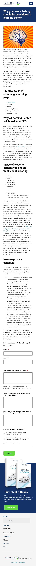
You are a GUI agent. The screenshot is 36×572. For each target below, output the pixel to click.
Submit (9, 453)
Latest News (11, 102)
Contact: (6, 525)
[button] (31, 3)
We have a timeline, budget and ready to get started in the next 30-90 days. (18, 438)
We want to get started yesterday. (16, 443)
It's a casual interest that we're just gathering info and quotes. (16, 433)
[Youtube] (4, 546)
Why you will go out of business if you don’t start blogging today (17, 229)
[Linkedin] (6, 546)
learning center (20, 147)
